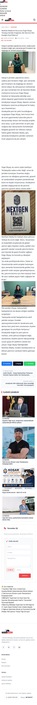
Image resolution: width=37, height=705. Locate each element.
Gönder (25, 575)
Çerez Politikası (6, 684)
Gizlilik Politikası (7, 677)
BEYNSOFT (29, 697)
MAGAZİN (3, 13)
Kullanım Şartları (7, 680)
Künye (4, 659)
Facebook (7, 363)
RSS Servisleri (6, 666)
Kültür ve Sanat (5, 11)
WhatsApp (30, 363)
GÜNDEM (3, 9)
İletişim (4, 662)
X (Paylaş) (18, 363)
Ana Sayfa (5, 27)
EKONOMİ (3, 6)
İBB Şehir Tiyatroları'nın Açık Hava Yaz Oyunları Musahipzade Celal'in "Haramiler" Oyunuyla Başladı (17, 600)
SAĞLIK (2, 15)
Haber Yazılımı (12, 697)
